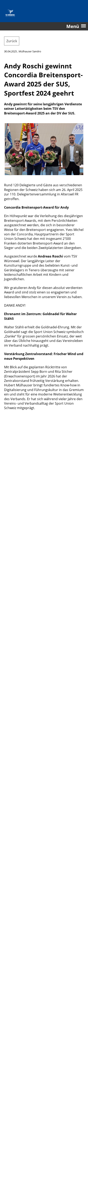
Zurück (11, 41)
